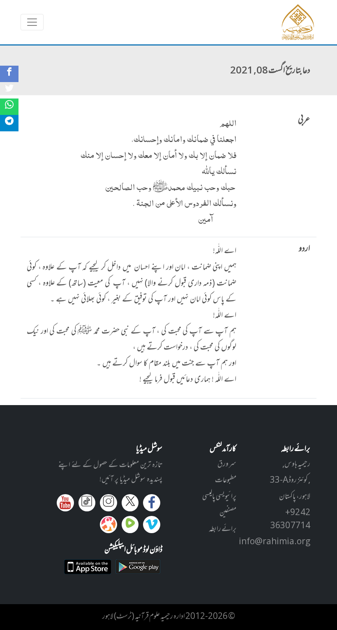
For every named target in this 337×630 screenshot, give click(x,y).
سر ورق (226, 464)
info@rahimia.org (274, 542)
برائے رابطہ (222, 529)
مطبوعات (225, 480)
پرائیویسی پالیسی (219, 497)
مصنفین (227, 513)
